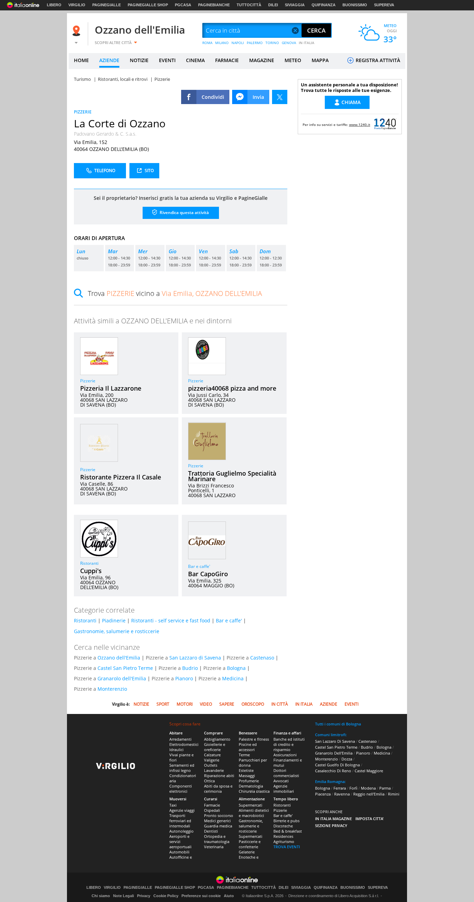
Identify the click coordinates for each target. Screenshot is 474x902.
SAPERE (226, 704)
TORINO (272, 42)
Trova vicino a (175, 293)
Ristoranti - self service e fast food (170, 620)
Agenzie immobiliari (283, 788)
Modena (368, 788)
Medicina (233, 678)
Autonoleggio (181, 831)
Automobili (179, 851)
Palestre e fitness (254, 739)
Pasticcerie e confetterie (250, 844)
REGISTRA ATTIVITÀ (377, 60)
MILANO (222, 42)
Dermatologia (251, 786)
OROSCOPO (253, 704)
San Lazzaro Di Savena (335, 741)
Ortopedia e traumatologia (216, 839)
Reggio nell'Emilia (368, 794)
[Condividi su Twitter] (279, 97)
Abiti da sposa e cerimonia (218, 788)
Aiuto (229, 896)
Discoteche (283, 825)
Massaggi (247, 775)
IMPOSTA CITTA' (369, 818)
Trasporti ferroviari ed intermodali (180, 820)
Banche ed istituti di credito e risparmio (289, 744)
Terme (244, 754)
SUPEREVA (384, 5)
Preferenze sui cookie (201, 896)
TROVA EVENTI (286, 846)
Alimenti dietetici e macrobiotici (254, 813)
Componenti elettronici (180, 788)
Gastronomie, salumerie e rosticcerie (116, 631)
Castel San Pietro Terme (125, 668)
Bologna (236, 668)
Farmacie (212, 805)
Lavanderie (214, 770)
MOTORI (185, 704)
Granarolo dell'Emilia (122, 678)
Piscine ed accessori (248, 747)
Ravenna (342, 794)
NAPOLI (237, 42)
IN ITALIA (306, 42)
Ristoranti (89, 563)
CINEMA (195, 60)
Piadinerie (114, 620)
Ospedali (212, 810)
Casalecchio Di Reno (333, 770)
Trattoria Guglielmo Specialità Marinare (232, 476)
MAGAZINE (261, 60)
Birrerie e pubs (286, 820)
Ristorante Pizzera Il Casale (120, 477)
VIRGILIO (76, 5)
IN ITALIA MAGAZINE (333, 818)
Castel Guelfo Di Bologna (337, 764)
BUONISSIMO (354, 5)
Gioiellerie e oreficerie (214, 747)
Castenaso (262, 657)
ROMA (207, 42)
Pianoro (184, 678)
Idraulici (176, 749)
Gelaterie (247, 851)
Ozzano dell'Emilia (140, 30)
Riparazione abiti (219, 775)
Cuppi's (91, 571)
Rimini (393, 794)
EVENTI (167, 60)
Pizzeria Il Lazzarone (110, 388)
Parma (385, 788)
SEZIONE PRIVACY (331, 825)
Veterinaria (213, 846)
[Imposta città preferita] (77, 30)
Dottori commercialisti (286, 773)
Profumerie (249, 780)
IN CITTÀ (279, 704)
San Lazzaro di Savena (195, 657)
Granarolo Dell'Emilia (334, 753)
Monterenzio (112, 689)
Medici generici (217, 820)
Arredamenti (180, 739)
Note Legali (123, 896)
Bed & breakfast (287, 831)
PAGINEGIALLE (106, 5)
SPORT (162, 704)
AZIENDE (109, 60)
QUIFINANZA (324, 5)
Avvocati (281, 780)
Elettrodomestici (183, 744)
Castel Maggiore (369, 770)
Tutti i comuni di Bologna (338, 723)
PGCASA (183, 5)
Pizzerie (87, 381)
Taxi (173, 805)
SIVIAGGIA (295, 5)
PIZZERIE (83, 112)
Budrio (190, 668)
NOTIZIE (139, 60)
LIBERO (54, 5)
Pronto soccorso (218, 815)
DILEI (273, 5)
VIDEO (206, 704)
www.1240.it (359, 124)
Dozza (346, 758)
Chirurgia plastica (254, 791)
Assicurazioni (285, 754)
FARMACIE (227, 60)
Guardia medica (218, 825)
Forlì (353, 788)
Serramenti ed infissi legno (181, 768)
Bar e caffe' (199, 566)
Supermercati (250, 805)
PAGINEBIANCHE (214, 5)
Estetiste (246, 770)
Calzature (212, 754)
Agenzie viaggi (182, 810)
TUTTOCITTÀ (249, 5)
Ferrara (339, 788)
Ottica (209, 780)
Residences (283, 836)
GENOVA (289, 42)
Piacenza (323, 794)
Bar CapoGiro (208, 574)
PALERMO (255, 42)
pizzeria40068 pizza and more (232, 388)
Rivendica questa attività (184, 212)
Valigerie (211, 760)
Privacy (143, 896)
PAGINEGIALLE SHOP (148, 5)
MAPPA (320, 60)
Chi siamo (101, 896)
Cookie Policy (165, 896)
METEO (293, 60)
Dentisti (211, 831)
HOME (81, 60)
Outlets (210, 765)
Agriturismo (283, 841)
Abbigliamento (217, 739)
